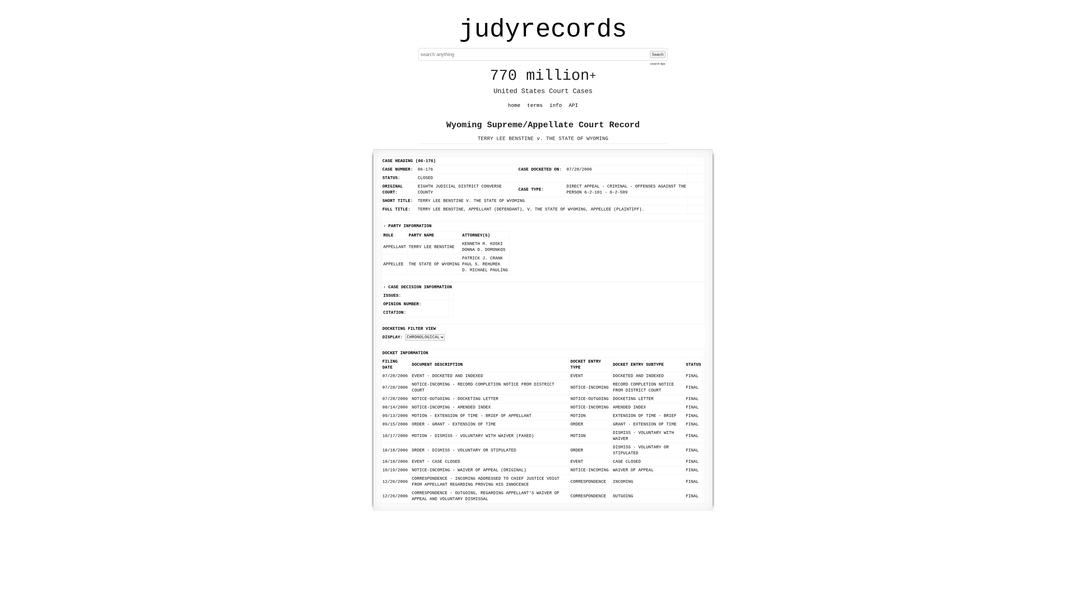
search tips (657, 63)
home (514, 105)
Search (657, 54)
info (556, 105)
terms (535, 105)
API (573, 105)
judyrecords (543, 29)
